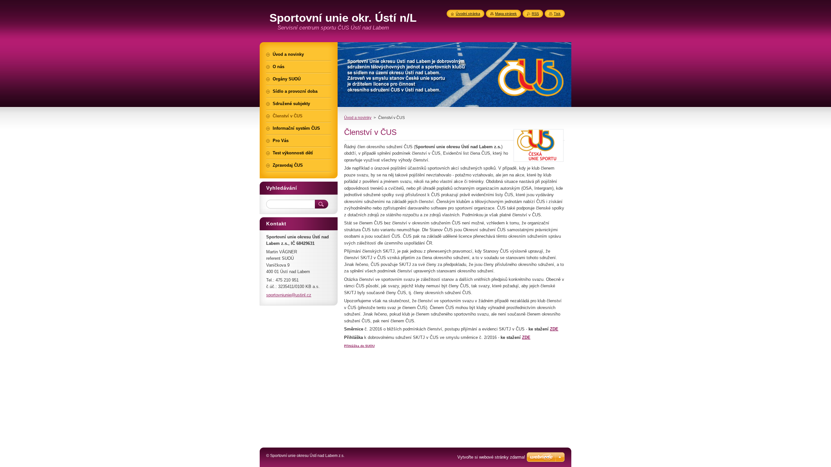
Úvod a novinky (357, 118)
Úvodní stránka (468, 14)
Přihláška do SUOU (359, 346)
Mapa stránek (506, 14)
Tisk (557, 14)
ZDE (554, 329)
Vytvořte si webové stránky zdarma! (491, 457)
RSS (535, 14)
